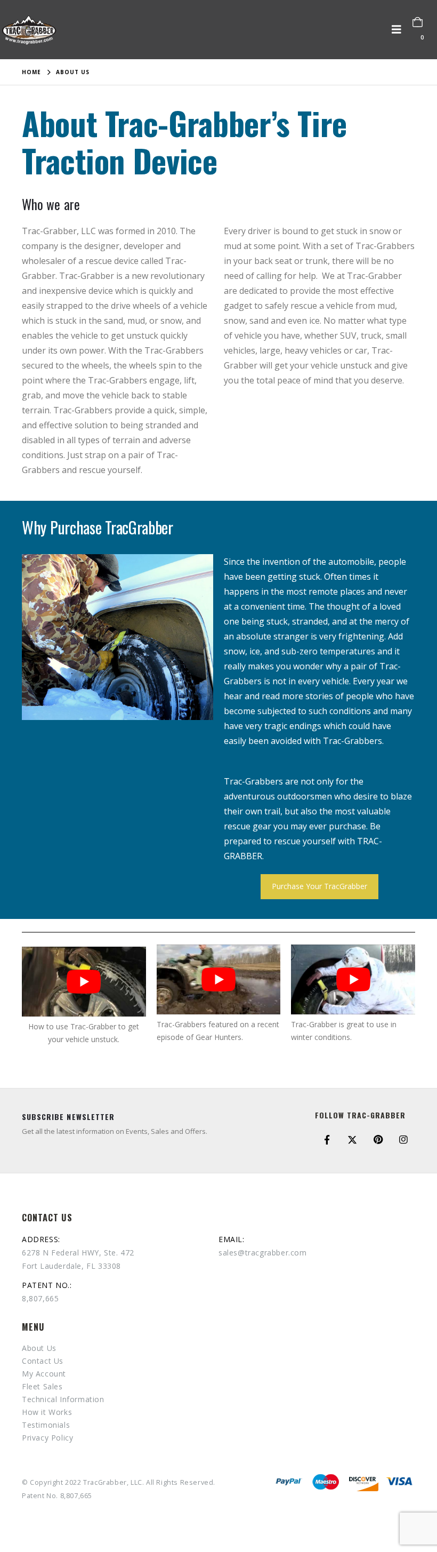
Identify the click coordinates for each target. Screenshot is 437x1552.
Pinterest (378, 1139)
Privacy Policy (47, 1438)
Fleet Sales (42, 1386)
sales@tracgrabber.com (262, 1252)
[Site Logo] (29, 29)
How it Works (47, 1412)
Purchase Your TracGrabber (319, 886)
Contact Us (42, 1361)
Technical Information (63, 1399)
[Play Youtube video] (84, 982)
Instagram (403, 1139)
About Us (39, 1348)
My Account (44, 1374)
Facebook (326, 1139)
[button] (399, 29)
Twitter (352, 1139)
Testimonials (46, 1425)
